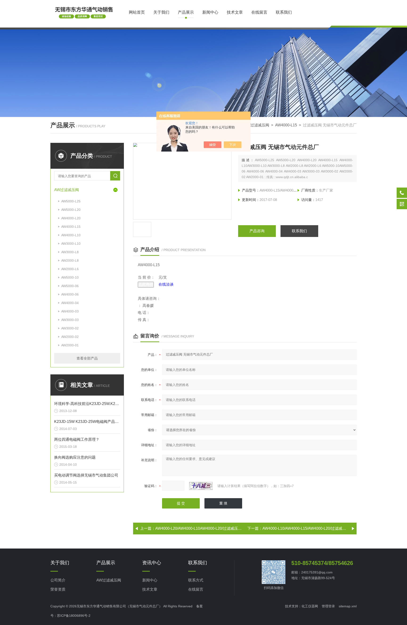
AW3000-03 (70, 320)
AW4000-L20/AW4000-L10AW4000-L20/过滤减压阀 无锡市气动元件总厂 (216, 528)
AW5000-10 (70, 277)
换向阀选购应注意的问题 (75, 457)
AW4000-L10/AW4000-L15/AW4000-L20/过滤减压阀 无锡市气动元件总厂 (323, 528)
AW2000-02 (70, 337)
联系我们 (284, 12)
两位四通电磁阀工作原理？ (76, 439)
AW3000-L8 (70, 252)
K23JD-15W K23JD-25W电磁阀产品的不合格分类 (87, 422)
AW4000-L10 (71, 235)
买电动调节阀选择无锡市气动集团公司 (86, 475)
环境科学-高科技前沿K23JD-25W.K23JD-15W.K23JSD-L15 (87, 404)
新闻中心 (210, 12)
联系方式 (195, 580)
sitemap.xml (348, 606)
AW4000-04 (70, 303)
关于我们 (161, 12)
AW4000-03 (70, 311)
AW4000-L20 (71, 218)
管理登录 (328, 606)
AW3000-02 (70, 328)
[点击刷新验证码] (201, 486)
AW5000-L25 (71, 201)
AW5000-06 (70, 286)
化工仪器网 (309, 606)
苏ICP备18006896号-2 (73, 615)
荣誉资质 (57, 589)
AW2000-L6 (70, 269)
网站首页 (137, 12)
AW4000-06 (70, 294)
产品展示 (186, 12)
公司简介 (57, 580)
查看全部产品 (87, 358)
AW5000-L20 (71, 210)
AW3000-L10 (71, 243)
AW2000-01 (70, 345)
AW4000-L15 (286, 125)
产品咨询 (257, 231)
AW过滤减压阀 (256, 125)
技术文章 (235, 12)
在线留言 (259, 12)
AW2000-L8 (70, 260)
